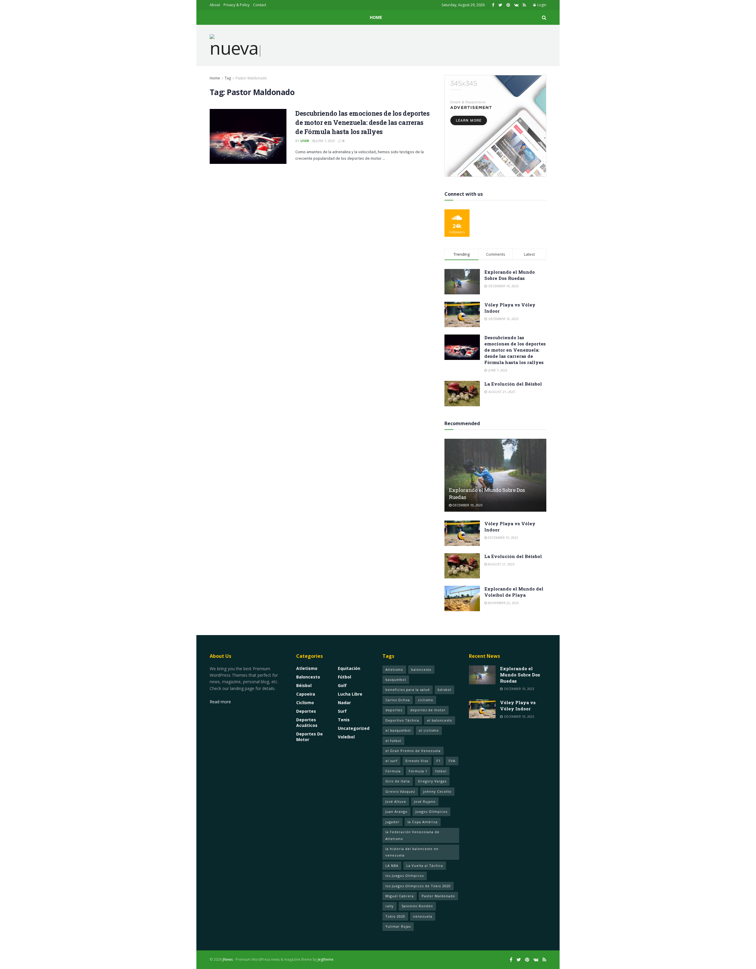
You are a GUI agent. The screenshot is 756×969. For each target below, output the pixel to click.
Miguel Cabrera (399, 896)
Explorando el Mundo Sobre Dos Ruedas (509, 275)
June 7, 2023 (325, 140)
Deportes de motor (309, 736)
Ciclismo (305, 702)
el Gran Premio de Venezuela (413, 750)
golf (342, 685)
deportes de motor (428, 710)
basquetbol (395, 679)
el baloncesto (439, 720)
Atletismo (306, 668)
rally (389, 906)
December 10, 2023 (467, 505)
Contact (259, 4)
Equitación (349, 668)
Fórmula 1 (418, 771)
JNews (228, 959)
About (215, 4)
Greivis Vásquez (400, 791)
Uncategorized (353, 728)
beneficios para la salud (407, 689)
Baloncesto (308, 677)
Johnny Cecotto (437, 791)
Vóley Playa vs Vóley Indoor (518, 705)
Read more (220, 701)
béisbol (444, 689)
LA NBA (391, 865)
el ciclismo (429, 730)
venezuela (422, 916)
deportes (393, 710)
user (304, 140)
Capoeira (305, 694)
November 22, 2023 (503, 603)
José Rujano (425, 801)
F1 (438, 760)
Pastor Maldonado (251, 78)
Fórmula (393, 771)
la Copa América (423, 822)
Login (541, 4)
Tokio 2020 (395, 916)
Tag (228, 78)
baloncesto (421, 669)
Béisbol (304, 685)
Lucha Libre (350, 694)
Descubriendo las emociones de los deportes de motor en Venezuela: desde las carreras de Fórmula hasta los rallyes (362, 122)
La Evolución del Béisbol (513, 384)
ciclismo (425, 700)
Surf (342, 711)
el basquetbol (398, 730)
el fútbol (393, 740)
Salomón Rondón (417, 906)
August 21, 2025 (500, 564)
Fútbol (344, 677)
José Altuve (395, 801)
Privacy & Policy (237, 4)
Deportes (306, 711)
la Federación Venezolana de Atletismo (412, 835)
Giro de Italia (397, 781)
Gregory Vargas (432, 781)
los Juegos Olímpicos (404, 875)
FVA (452, 760)
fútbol (441, 771)
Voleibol (346, 737)
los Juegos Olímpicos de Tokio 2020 (418, 886)
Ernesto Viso (416, 760)
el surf (391, 760)
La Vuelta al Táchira (424, 865)
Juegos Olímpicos (431, 811)
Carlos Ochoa (397, 700)
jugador (392, 822)
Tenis (344, 719)
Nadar (344, 702)
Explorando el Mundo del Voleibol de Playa (513, 592)
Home (376, 17)
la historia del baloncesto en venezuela (412, 851)
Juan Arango (396, 811)
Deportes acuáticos (306, 722)
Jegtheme (325, 959)
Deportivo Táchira (402, 720)
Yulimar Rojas (398, 926)
